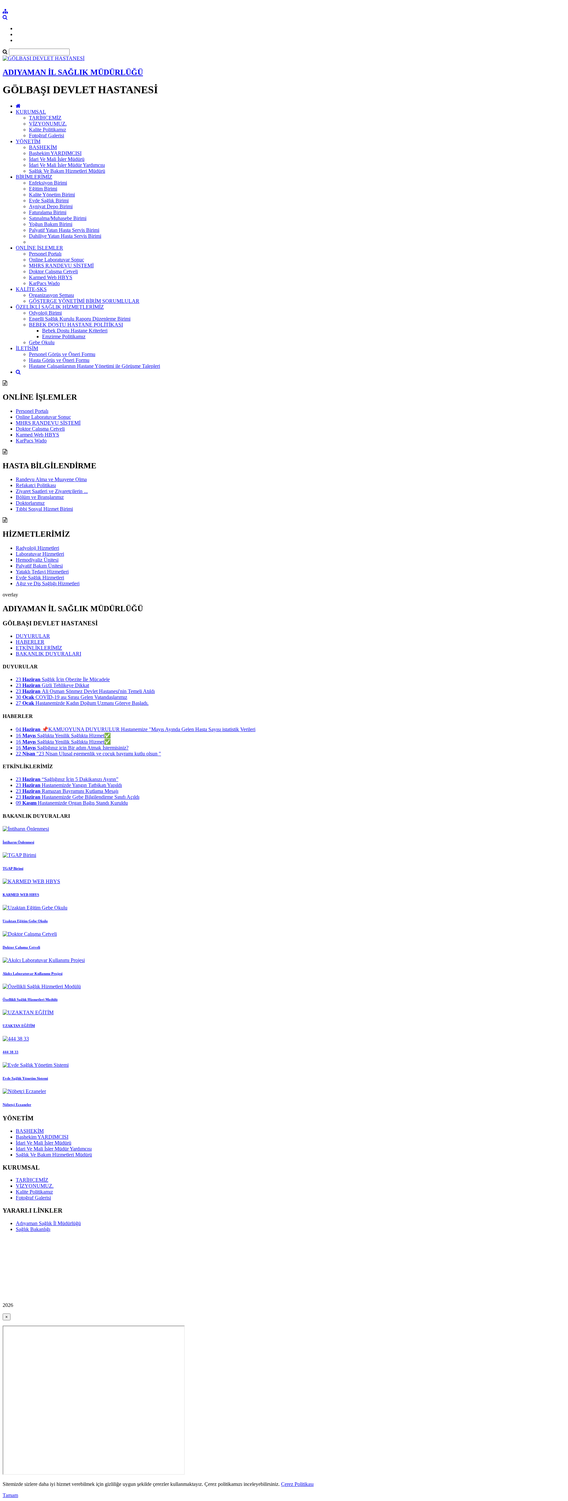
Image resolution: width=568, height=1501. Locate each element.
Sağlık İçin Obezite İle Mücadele (63, 679)
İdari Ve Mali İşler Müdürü (56, 159)
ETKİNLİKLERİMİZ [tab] (39, 648)
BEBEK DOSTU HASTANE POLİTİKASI (76, 324)
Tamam (10, 1495)
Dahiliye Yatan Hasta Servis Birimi (65, 236)
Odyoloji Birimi (45, 313)
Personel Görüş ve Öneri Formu (62, 354)
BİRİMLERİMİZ (34, 177)
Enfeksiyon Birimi (48, 183)
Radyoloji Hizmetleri (37, 548)
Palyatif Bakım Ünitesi (39, 566)
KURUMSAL (31, 112)
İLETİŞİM (27, 348)
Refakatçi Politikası (36, 485)
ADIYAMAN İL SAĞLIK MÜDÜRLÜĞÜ (73, 72)
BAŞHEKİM (43, 147)
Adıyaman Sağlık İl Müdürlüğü (48, 1223)
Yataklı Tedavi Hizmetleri (42, 571)
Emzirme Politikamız (63, 336)
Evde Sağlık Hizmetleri (40, 577)
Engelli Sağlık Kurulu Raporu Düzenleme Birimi (79, 319)
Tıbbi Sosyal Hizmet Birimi (44, 509)
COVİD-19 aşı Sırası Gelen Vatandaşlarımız (71, 697)
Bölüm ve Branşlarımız (40, 497)
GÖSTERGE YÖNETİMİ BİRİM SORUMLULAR (84, 301)
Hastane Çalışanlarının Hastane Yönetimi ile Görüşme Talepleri (94, 366)
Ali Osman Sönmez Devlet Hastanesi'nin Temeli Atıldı (85, 691)
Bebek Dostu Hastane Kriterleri (74, 330)
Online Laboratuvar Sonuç (56, 259)
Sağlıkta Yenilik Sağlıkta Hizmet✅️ (63, 735)
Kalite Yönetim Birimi (52, 194)
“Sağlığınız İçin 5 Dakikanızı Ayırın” (67, 779)
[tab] (284, 685)
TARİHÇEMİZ (45, 118)
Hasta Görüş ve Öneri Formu (59, 360)
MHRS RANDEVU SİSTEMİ (61, 265)
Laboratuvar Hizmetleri (40, 554)
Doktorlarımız (30, 503)
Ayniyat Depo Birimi (51, 206)
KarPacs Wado (44, 283)
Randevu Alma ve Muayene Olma (51, 479)
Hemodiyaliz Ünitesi (37, 560)
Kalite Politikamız (47, 129)
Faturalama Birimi (47, 212)
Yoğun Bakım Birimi (50, 224)
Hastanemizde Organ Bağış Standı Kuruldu (72, 803)
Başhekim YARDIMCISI (55, 153)
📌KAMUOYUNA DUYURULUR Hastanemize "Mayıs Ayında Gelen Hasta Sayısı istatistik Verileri (135, 729)
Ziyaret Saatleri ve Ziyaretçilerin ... (52, 491)
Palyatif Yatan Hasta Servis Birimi (64, 230)
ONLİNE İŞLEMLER (39, 248)
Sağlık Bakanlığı (33, 1229)
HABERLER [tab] (30, 642)
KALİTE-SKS (31, 289)
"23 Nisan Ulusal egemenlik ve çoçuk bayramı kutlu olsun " (88, 753)
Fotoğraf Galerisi (46, 135)
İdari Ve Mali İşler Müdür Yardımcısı (67, 165)
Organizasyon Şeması (51, 295)
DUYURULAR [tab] (33, 636)
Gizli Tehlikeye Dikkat (52, 685)
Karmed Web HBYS (50, 277)
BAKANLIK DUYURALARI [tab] (48, 654)
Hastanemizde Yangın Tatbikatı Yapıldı (69, 785)
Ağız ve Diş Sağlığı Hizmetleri (48, 583)
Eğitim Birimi (43, 188)
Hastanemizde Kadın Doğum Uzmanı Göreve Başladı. (82, 703)
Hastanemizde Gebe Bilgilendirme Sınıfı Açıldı (77, 797)
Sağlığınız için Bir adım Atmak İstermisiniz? (72, 747)
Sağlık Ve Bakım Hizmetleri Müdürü (67, 171)
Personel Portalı (45, 254)
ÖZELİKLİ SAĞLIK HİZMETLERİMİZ (60, 307)
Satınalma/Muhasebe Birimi (57, 218)
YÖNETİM (28, 141)
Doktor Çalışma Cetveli (53, 271)
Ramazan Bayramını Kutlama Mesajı (67, 791)
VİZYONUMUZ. (48, 123)
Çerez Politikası (297, 1484)
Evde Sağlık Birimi (49, 200)
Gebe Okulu (42, 342)
